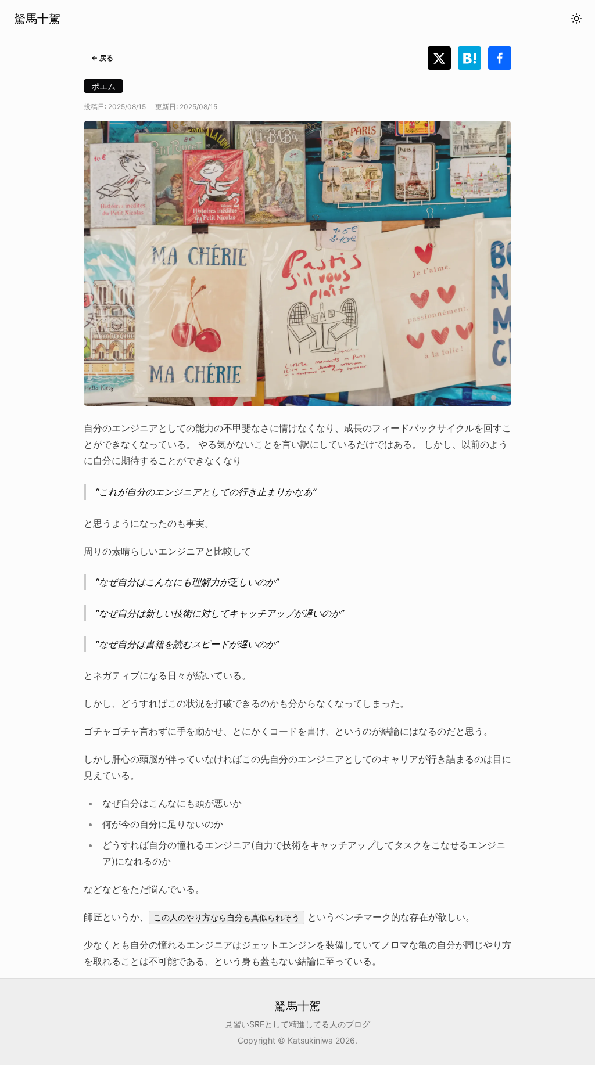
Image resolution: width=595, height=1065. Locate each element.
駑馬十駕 (37, 19)
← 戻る (102, 57)
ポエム (103, 86)
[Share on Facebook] (499, 58)
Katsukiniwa (310, 1040)
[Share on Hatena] (473, 58)
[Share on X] (443, 58)
